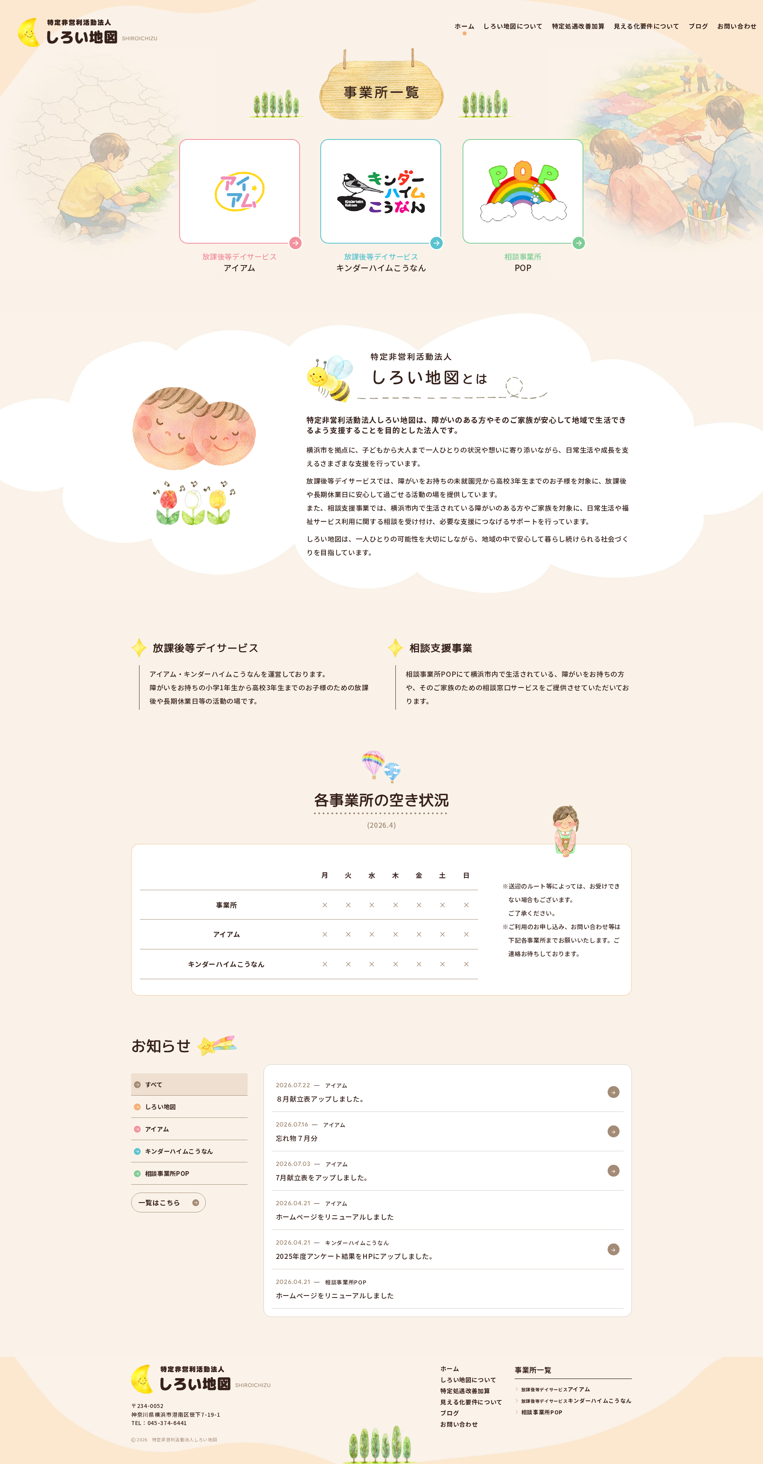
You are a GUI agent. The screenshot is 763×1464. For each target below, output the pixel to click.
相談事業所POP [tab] (167, 1173)
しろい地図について (513, 26)
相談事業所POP (542, 1412)
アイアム (555, 1389)
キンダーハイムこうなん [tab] (179, 1150)
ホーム (464, 26)
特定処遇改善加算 (578, 26)
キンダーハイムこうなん (576, 1400)
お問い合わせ (737, 26)
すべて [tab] (154, 1084)
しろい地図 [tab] (160, 1106)
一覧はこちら (159, 1202)
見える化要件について (647, 26)
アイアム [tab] (157, 1128)
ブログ (699, 26)
